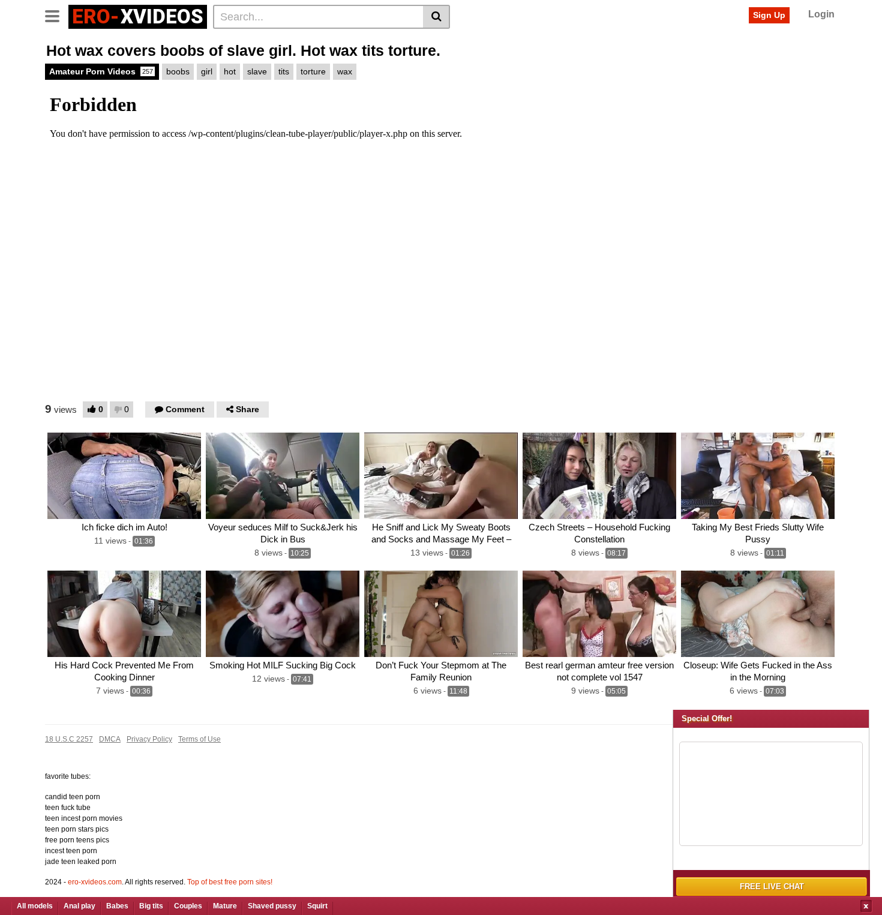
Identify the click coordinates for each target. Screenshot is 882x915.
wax (344, 71)
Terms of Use (199, 739)
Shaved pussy (272, 906)
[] (436, 17)
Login (821, 14)
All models (35, 906)
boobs (178, 71)
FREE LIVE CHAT (772, 886)
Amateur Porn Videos (101, 71)
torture (313, 71)
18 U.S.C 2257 (69, 739)
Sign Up (769, 15)
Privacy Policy (149, 739)
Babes (117, 906)
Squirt (317, 906)
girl (206, 71)
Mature (225, 906)
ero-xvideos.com (95, 882)
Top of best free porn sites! (229, 882)
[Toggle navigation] (56, 15)
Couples (188, 906)
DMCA (110, 739)
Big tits (151, 906)
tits (283, 71)
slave (257, 71)
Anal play (79, 906)
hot (230, 71)
